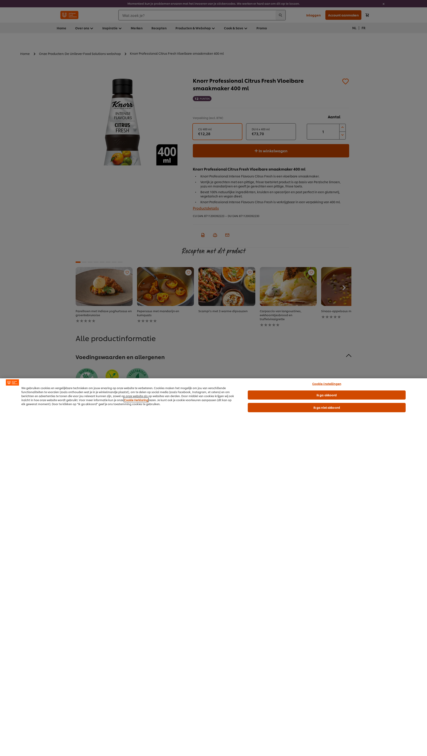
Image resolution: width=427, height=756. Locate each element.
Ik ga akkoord (326, 395)
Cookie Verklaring (136, 400)
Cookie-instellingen (326, 384)
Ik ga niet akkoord (326, 407)
